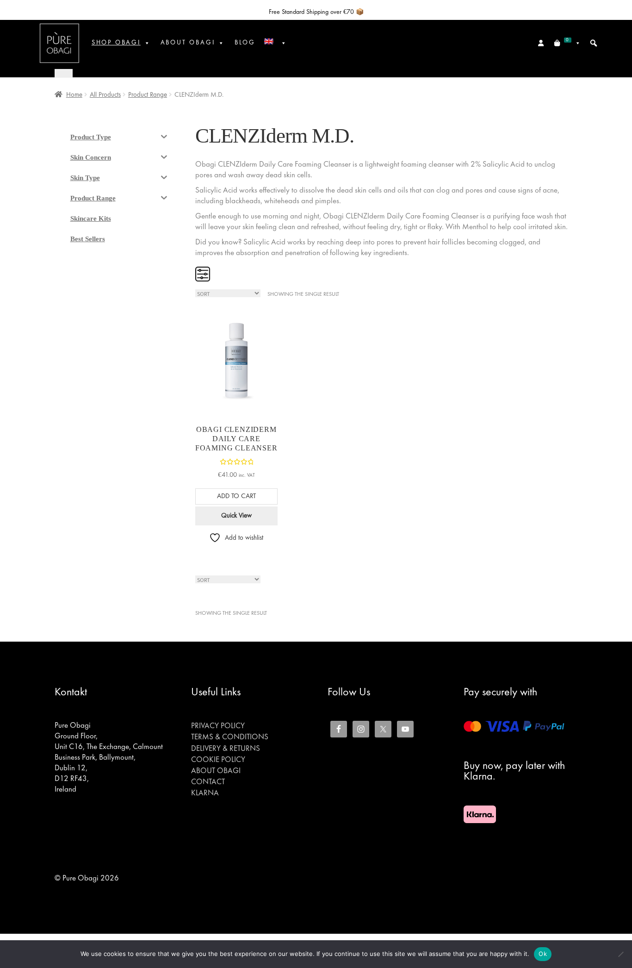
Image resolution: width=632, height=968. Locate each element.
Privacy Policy (218, 726)
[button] (594, 43)
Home (74, 95)
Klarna (205, 793)
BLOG (245, 43)
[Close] (64, 73)
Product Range (147, 95)
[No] (620, 954)
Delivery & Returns (225, 749)
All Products (105, 95)
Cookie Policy (218, 760)
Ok (543, 953)
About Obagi (216, 771)
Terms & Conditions (229, 737)
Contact (208, 782)
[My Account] (541, 43)
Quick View (236, 515)
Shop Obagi (116, 43)
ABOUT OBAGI (188, 43)
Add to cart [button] (236, 496)
